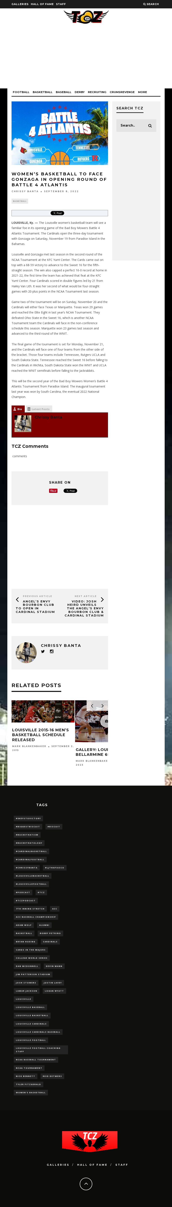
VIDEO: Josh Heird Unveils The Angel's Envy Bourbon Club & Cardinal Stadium (84, 608)
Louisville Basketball (32, 1015)
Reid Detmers (52, 1076)
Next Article (86, 596)
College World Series (32, 958)
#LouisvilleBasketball (32, 875)
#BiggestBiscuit (28, 826)
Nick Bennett (25, 1076)
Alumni (44, 925)
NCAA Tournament (29, 1068)
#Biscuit (54, 826)
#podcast (23, 892)
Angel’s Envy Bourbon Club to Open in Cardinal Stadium (35, 607)
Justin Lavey (53, 982)
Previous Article (37, 596)
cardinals (50, 941)
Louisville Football (31, 1040)
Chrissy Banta (25, 191)
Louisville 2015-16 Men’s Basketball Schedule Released (40, 735)
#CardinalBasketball (31, 851)
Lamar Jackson (26, 990)
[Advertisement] (86, 59)
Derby (80, 92)
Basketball (42, 92)
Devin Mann (54, 966)
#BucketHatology (29, 843)
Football (21, 92)
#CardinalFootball (30, 859)
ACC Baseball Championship (36, 917)
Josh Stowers (26, 982)
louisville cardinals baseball (38, 1032)
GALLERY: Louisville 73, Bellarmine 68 (103, 752)
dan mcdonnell (27, 966)
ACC (54, 908)
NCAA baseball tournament (36, 1059)
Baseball (63, 92)
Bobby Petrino (50, 933)
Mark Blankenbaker (29, 746)
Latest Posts (41, 409)
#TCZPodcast (26, 900)
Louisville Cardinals (31, 1023)
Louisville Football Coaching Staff (38, 1050)
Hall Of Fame (42, 4)
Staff (61, 4)
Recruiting (97, 92)
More (142, 92)
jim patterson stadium (33, 974)
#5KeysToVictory (28, 818)
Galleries (20, 4)
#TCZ (41, 892)
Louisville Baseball (30, 1007)
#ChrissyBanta (27, 867)
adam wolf (24, 925)
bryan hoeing (25, 941)
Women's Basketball (31, 1092)
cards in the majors (31, 949)
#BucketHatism (27, 834)
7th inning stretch (30, 908)
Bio (19, 409)
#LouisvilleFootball (31, 884)
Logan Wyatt (54, 990)
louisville (23, 999)
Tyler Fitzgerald (28, 1084)
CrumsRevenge (122, 92)
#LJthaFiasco (54, 867)
